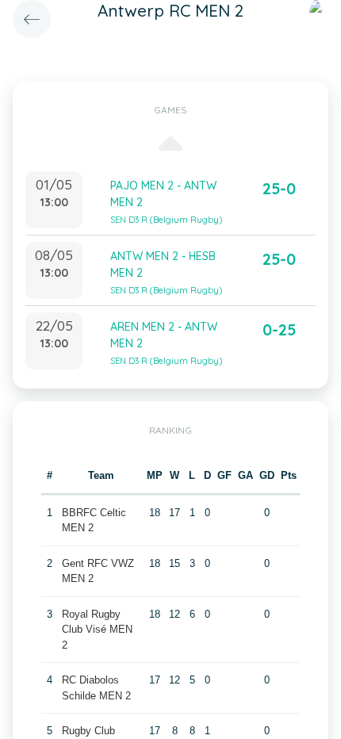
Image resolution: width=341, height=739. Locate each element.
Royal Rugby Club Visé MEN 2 (97, 629)
